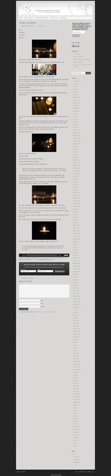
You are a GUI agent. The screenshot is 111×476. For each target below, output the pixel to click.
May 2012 (75, 413)
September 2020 (77, 141)
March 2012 (75, 418)
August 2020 (76, 143)
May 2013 (75, 380)
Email (38, 269)
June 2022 (75, 89)
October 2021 (76, 105)
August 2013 (76, 372)
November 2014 (76, 331)
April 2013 (75, 383)
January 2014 (76, 358)
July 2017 (75, 244)
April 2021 (75, 122)
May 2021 (75, 119)
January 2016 (76, 293)
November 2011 (76, 429)
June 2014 (75, 345)
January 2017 (76, 260)
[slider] (66, 255)
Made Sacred (37, 9)
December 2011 (76, 426)
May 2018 (75, 217)
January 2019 (76, 195)
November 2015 (76, 298)
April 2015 (75, 318)
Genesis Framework (82, 471)
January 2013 (76, 391)
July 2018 (75, 211)
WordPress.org (76, 462)
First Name (23, 269)
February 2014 (76, 356)
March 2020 (75, 157)
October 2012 (76, 399)
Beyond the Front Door (41, 17)
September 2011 (76, 435)
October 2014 (76, 334)
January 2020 (76, 162)
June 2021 (75, 116)
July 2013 (75, 375)
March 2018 (75, 222)
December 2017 (76, 230)
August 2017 (76, 241)
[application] (44, 255)
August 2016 (76, 274)
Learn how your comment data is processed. (46, 311)
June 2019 (75, 181)
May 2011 (75, 445)
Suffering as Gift (76, 54)
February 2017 (76, 258)
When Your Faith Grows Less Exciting (81, 59)
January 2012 (76, 424)
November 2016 (76, 266)
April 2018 (75, 220)
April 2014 (75, 350)
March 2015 (75, 320)
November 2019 (76, 168)
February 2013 (76, 388)
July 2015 (75, 309)
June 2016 (75, 279)
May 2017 (75, 249)
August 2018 (76, 209)
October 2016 (76, 269)
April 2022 (75, 92)
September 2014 (76, 337)
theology (32, 278)
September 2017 (76, 239)
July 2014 (75, 342)
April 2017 (75, 252)
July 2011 (75, 440)
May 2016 (75, 282)
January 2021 (76, 130)
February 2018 (76, 225)
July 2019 (75, 179)
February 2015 (76, 323)
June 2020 (75, 149)
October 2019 (76, 171)
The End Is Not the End (78, 56)
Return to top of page (21, 471)
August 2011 (75, 437)
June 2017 (75, 247)
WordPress (89, 471)
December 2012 (76, 394)
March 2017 (75, 255)
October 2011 (76, 432)
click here (35, 259)
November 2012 (76, 396)
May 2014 (75, 347)
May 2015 (75, 315)
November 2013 (76, 364)
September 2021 (76, 108)
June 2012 (75, 410)
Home (21, 17)
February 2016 (76, 290)
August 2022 (76, 83)
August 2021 (76, 111)
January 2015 (76, 326)
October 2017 (76, 236)
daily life (28, 278)
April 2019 (75, 187)
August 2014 (76, 339)
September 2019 (76, 173)
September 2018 (76, 206)
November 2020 (76, 135)
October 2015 (76, 301)
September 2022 (76, 81)
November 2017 (76, 233)
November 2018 (76, 200)
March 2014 (75, 353)
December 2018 (76, 198)
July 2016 (75, 277)
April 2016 (75, 285)
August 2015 (76, 307)
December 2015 (76, 296)
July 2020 (75, 146)
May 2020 (75, 151)
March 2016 (75, 288)
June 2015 (75, 312)
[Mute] (62, 255)
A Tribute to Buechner (78, 62)
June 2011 (75, 443)
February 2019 (76, 192)
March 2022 (75, 94)
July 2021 (75, 113)
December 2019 (76, 165)
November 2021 (76, 102)
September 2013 (76, 369)
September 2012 (76, 402)
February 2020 (76, 160)
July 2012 (75, 407)
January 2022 (76, 100)
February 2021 (76, 127)
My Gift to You (54, 17)
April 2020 (75, 154)
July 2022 (75, 86)
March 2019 (75, 190)
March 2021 (75, 124)
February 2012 (76, 421)
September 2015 (76, 304)
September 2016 (76, 271)
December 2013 (76, 361)
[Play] (21, 255)
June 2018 (75, 214)
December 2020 (76, 132)
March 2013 (75, 386)
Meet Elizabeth (28, 17)
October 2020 (76, 138)
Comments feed (76, 459)
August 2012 (76, 405)
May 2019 (75, 184)
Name (42, 300)
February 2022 (76, 97)
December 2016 (76, 263)
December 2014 (76, 328)
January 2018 (76, 228)
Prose (76, 471)
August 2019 (76, 176)
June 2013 (75, 377)
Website (42, 306)
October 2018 (76, 203)
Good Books (63, 17)
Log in (74, 454)
